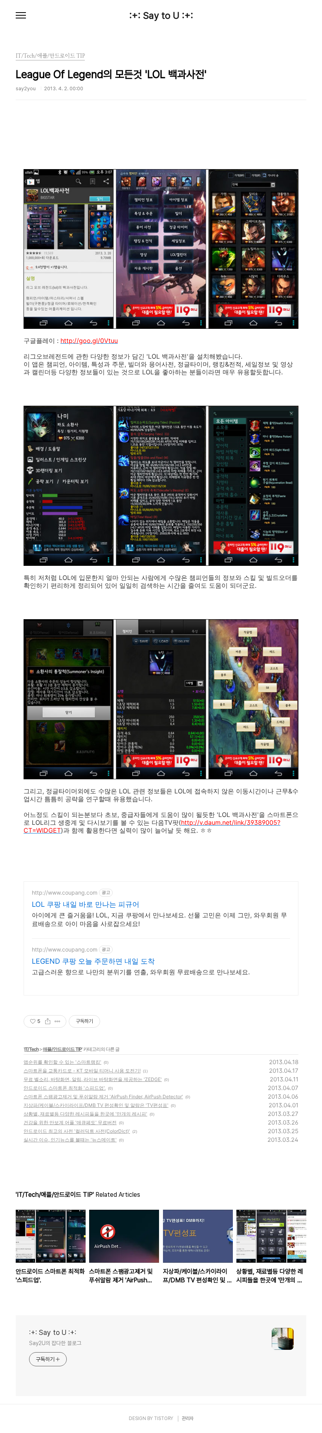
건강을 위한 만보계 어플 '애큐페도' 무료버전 (70, 1122)
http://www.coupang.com (64, 892)
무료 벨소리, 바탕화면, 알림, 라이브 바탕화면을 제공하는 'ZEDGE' (93, 1079)
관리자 (188, 1418)
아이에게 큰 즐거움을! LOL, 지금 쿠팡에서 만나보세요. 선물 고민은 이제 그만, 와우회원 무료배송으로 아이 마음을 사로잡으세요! (159, 919)
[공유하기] (48, 1021)
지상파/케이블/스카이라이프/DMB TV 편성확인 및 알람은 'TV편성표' (96, 1105)
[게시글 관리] (57, 1021)
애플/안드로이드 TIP (62, 1049)
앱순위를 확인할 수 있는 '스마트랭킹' (62, 1062)
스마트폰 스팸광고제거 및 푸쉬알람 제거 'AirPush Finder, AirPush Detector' (103, 1096)
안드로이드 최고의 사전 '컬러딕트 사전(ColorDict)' (77, 1131)
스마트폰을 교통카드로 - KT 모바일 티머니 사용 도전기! (82, 1071)
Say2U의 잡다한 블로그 (55, 1343)
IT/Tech (31, 1049)
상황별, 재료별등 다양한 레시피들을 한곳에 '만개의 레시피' (85, 1114)
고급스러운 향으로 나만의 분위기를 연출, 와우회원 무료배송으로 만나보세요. (141, 972)
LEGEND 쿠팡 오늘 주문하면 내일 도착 (93, 961)
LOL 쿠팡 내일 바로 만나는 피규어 (85, 904)
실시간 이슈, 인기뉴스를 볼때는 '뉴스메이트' (70, 1140)
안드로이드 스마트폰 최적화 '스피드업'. (65, 1088)
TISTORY (163, 1418)
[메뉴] (21, 16)
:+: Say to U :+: (161, 15)
